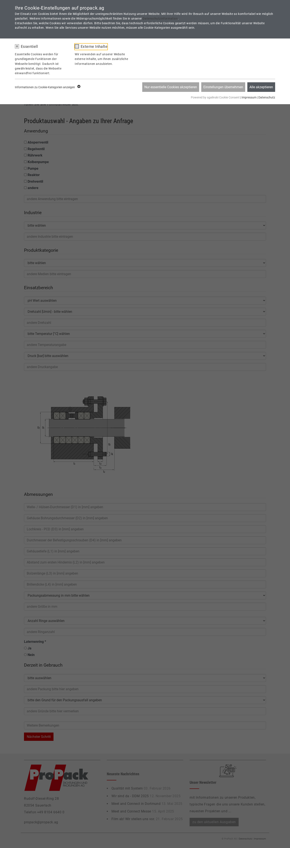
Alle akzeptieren (261, 87)
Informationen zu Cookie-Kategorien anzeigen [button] (45, 87)
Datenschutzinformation (160, 18)
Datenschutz (266, 97)
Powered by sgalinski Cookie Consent (215, 97)
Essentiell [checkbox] (29, 46)
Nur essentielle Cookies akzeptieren (170, 87)
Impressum (249, 97)
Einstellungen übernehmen (223, 87)
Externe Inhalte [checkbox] (94, 46)
